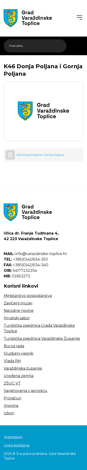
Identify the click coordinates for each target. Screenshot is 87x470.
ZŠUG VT (12, 383)
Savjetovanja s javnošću (25, 390)
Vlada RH (12, 361)
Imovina (11, 405)
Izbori (9, 413)
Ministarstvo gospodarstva (28, 295)
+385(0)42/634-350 (26, 259)
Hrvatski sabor (17, 318)
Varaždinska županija (23, 368)
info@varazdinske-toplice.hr (35, 254)
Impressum (13, 437)
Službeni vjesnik (18, 353)
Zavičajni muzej (18, 303)
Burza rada (14, 346)
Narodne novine (19, 310)
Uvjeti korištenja (16, 445)
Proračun (12, 398)
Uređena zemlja (18, 376)
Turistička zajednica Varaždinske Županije (42, 338)
